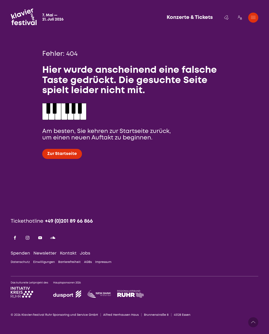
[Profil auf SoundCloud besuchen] (53, 238)
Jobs (85, 253)
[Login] (240, 18)
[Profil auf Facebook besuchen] (15, 238)
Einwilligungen (44, 262)
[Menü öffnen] (253, 18)
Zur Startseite (62, 154)
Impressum (103, 262)
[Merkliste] (226, 18)
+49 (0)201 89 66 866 (69, 221)
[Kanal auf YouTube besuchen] (40, 238)
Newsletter (45, 253)
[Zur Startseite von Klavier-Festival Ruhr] (24, 16)
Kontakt (68, 253)
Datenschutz (20, 262)
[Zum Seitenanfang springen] (253, 322)
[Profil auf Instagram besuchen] (27, 238)
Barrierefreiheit (69, 262)
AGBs (88, 262)
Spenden (20, 253)
